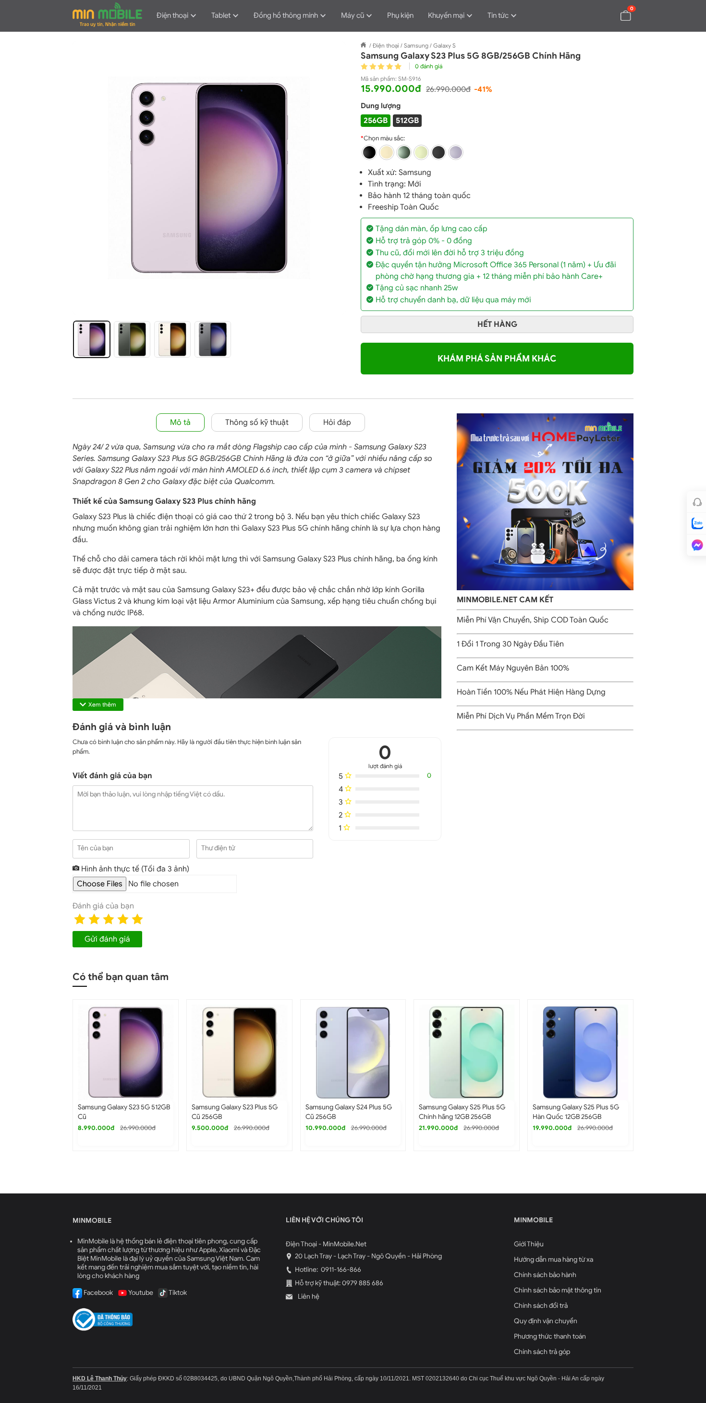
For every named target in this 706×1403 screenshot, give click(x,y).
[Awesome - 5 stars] (137, 919)
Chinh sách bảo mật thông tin (557, 1290)
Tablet (221, 15)
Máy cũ (352, 15)
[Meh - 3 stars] (108, 919)
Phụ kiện (400, 15)
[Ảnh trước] (89, 177)
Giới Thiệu (529, 1244)
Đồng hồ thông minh (286, 15)
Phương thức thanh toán (550, 1336)
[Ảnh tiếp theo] (328, 177)
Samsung (415, 172)
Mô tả (180, 422)
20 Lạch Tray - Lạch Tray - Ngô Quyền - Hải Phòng (368, 1256)
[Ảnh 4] (213, 339)
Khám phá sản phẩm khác (497, 358)
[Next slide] (645, 1081)
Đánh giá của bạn (103, 906)
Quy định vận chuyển (545, 1321)
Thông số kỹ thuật (257, 422)
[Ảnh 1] (91, 339)
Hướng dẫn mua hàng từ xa (553, 1259)
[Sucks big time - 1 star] (80, 919)
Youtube (140, 1293)
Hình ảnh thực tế (134, 869)
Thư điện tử (218, 848)
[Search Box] (603, 15)
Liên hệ (307, 1296)
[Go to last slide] (61, 1081)
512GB (407, 120)
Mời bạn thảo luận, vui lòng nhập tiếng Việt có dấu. (151, 794)
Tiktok (177, 1293)
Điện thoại (172, 15)
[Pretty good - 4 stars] (123, 919)
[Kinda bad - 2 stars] (94, 919)
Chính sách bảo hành (545, 1275)
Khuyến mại (446, 15)
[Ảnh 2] (132, 339)
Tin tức (498, 15)
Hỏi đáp (337, 422)
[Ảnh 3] (172, 339)
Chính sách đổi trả (541, 1306)
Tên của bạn (95, 848)
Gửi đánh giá (107, 939)
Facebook (97, 1293)
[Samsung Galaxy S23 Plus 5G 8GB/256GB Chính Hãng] (209, 177)
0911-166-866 (340, 1270)
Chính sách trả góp (542, 1352)
